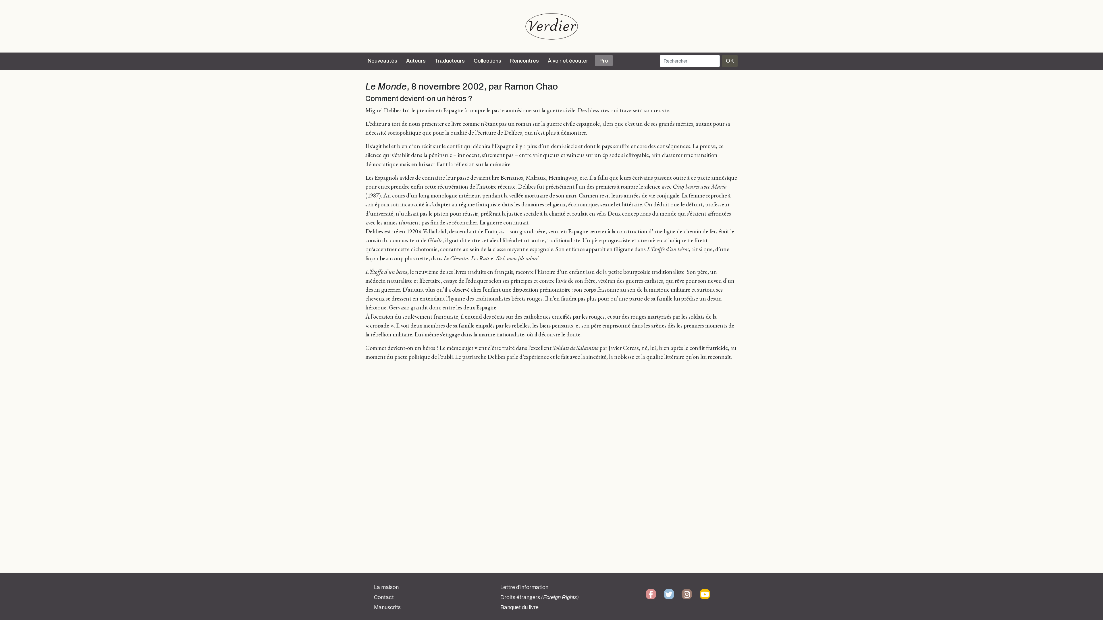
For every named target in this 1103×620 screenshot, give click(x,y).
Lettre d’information (524, 587)
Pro (603, 61)
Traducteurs (450, 61)
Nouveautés (382, 61)
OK (730, 61)
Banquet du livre (519, 607)
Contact (384, 597)
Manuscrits (387, 607)
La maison (386, 587)
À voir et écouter (568, 61)
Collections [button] (487, 61)
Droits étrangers (539, 597)
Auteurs (416, 61)
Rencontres (524, 61)
